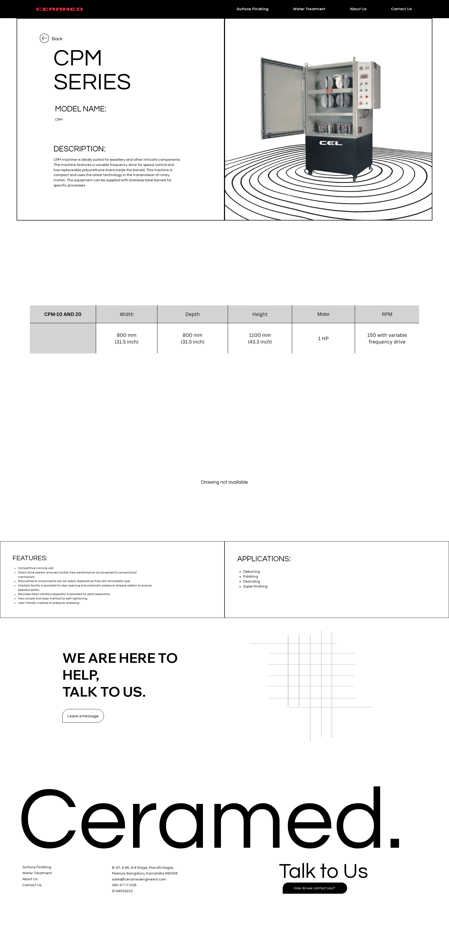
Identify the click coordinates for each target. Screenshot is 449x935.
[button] (401, 9)
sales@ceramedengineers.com (139, 879)
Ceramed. (211, 821)
